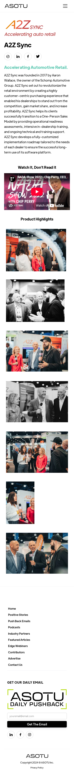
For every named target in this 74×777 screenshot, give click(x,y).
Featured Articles (19, 640)
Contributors (16, 652)
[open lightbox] (36, 250)
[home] (16, 6)
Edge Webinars (18, 646)
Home (12, 608)
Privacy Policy (37, 767)
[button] (65, 6)
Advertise (14, 658)
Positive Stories (18, 614)
